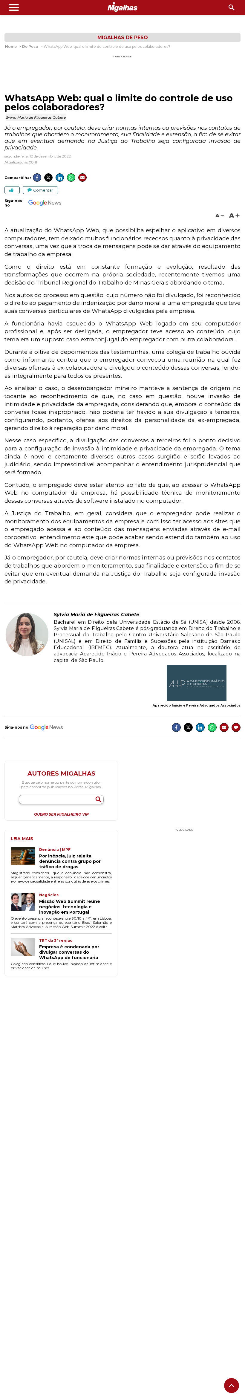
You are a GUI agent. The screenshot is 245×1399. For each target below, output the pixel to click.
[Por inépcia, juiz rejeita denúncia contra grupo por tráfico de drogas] (25, 858)
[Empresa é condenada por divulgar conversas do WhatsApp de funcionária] (25, 949)
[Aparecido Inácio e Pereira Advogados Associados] (196, 683)
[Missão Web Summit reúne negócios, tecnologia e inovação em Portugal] (25, 904)
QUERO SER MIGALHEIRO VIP (61, 814)
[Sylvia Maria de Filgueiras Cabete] (26, 655)
